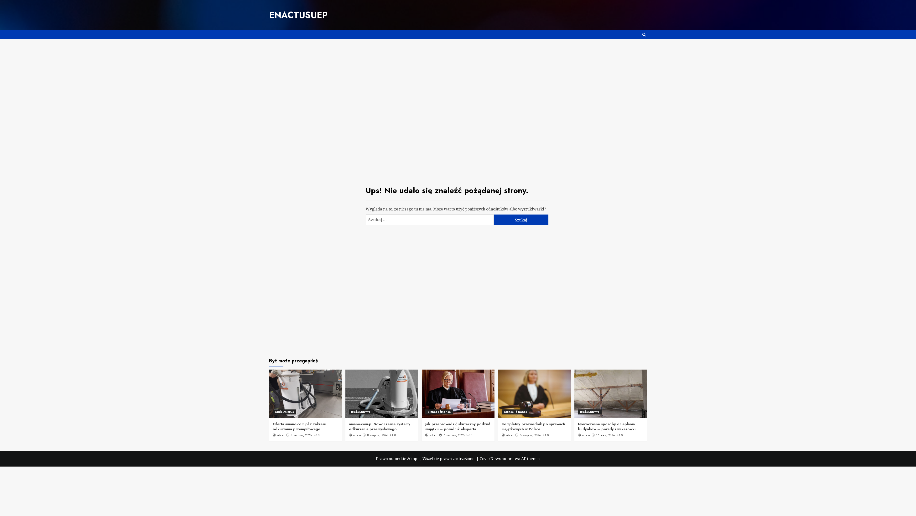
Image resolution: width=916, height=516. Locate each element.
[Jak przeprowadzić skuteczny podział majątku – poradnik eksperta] (458, 394)
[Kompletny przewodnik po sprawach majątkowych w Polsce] (534, 394)
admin (281, 435)
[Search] (644, 34)
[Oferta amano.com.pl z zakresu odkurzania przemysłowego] (305, 394)
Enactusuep (298, 15)
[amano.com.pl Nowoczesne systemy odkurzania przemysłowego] (381, 394)
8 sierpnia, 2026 (301, 435)
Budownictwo (284, 412)
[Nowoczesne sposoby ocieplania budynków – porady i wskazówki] (610, 394)
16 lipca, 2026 (605, 435)
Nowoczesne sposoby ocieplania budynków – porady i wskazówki (606, 426)
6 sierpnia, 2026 (454, 435)
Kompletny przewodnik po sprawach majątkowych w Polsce (533, 426)
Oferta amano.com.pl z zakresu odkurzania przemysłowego (299, 426)
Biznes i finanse (439, 412)
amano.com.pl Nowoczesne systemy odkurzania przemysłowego (379, 426)
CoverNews (490, 458)
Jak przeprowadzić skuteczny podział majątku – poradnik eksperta (457, 426)
